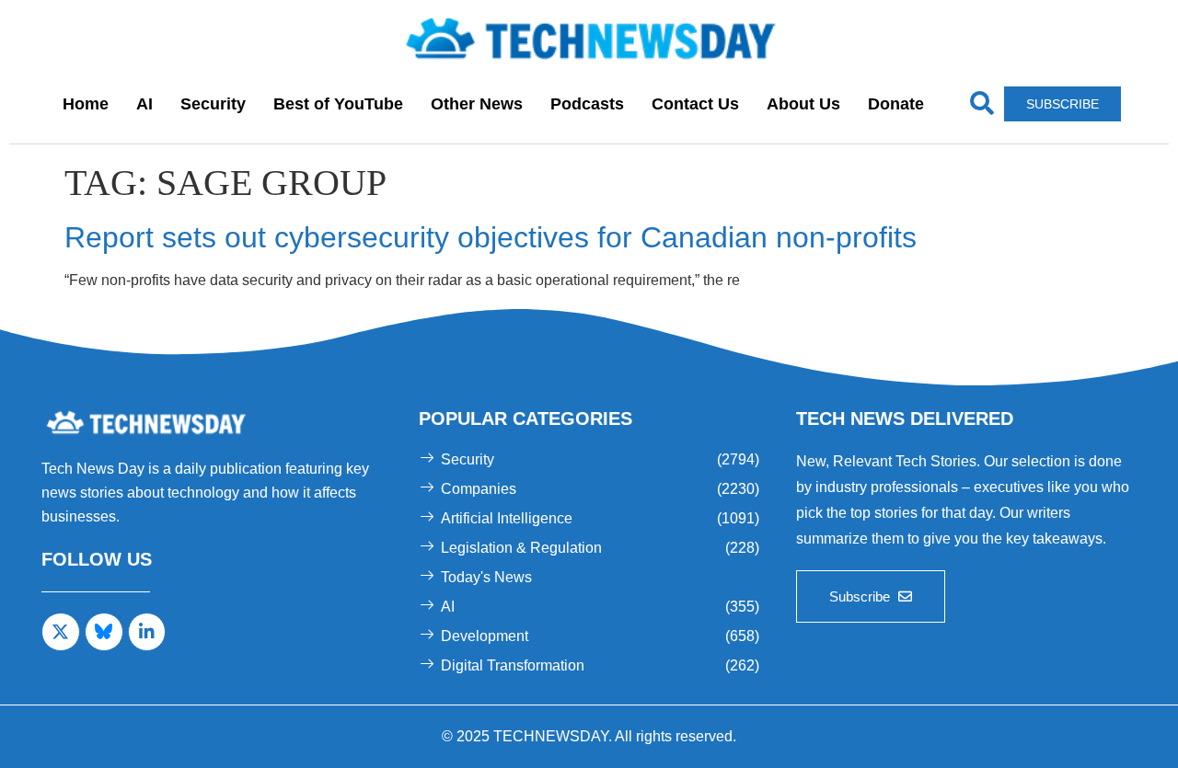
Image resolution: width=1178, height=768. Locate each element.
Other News (477, 104)
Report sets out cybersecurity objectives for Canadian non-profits (490, 237)
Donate (896, 104)
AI (144, 104)
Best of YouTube (338, 104)
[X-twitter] (60, 632)
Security (213, 104)
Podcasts (587, 104)
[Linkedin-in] (147, 632)
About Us (803, 104)
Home (86, 104)
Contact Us (695, 104)
